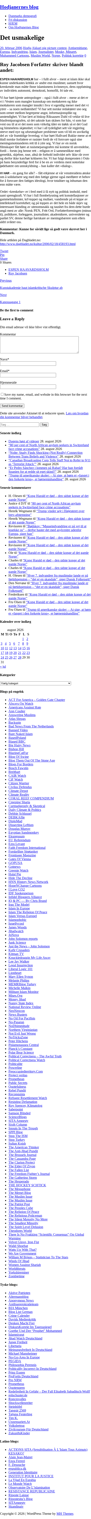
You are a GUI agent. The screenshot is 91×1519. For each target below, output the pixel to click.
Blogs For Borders (20, 764)
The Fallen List (18, 1170)
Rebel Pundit (17, 1090)
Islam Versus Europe (22, 916)
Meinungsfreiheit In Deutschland (30, 1350)
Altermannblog (18, 1296)
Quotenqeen (16, 1387)
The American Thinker (23, 1147)
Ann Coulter (16, 711)
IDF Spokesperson (20, 893)
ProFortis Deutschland (23, 1376)
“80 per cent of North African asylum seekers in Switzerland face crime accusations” (44, 505)
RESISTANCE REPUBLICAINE (31, 1491)
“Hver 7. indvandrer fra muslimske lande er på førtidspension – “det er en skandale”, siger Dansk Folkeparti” (49, 577)
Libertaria (14, 1346)
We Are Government (22, 1253)
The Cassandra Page (22, 1158)
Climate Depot (18, 791)
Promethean (16, 1079)
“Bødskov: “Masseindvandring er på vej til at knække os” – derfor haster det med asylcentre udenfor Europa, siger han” (47, 530)
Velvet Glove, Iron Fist (23, 1242)
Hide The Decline (20, 878)
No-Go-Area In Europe (24, 1357)
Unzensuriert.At (19, 1422)
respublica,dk (17, 1468)
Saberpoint (15, 1109)
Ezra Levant (16, 844)
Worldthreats (16, 1268)
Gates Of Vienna (19, 859)
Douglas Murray (19, 828)
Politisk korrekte (73, 55)
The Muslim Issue (20, 1196)
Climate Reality (18, 794)
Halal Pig (14, 874)
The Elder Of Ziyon (21, 1166)
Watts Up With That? (22, 1249)
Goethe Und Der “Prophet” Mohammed (35, 1331)
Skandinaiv (15, 1506)
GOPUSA (15, 863)
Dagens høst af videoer (23, 441)
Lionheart (14, 973)
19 (10, 653)
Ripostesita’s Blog (20, 1499)
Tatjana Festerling (20, 1414)
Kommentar (8, 334)
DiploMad (15, 821)
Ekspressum (16, 836)
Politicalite (15, 1064)
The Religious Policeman (25, 1215)
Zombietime (16, 1276)
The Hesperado (18, 1181)
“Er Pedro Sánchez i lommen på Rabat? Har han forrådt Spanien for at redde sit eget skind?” (45, 469)
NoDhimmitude (18, 1026)
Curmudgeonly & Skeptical (26, 806)
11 (6, 648)
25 (6, 657)
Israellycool (16, 923)
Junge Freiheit (17, 1342)
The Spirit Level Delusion (25, 1227)
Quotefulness (17, 1086)
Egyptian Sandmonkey (23, 832)
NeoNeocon (16, 1011)
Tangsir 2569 (17, 1410)
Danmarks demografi (22, 16)
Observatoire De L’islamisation (29, 1487)
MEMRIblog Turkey (22, 984)
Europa (5, 52)
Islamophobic (17, 920)
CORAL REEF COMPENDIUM (31, 798)
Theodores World (20, 1230)
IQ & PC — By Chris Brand (27, 901)
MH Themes (65, 1513)
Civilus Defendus (20, 787)
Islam (33, 52)
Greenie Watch (18, 870)
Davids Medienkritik (22, 1319)
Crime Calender (19, 1315)
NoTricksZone (18, 1037)
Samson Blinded (19, 1113)
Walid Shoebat (18, 1246)
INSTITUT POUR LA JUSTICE (31, 1476)
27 (15, 657)
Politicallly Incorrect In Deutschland (32, 1368)
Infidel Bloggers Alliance (25, 897)
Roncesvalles (17, 1399)
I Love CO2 (16, 889)
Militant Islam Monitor (23, 992)
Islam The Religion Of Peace (27, 912)
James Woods (17, 927)
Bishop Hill (16, 749)
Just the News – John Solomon (29, 946)
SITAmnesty (16, 1502)
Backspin (14, 722)
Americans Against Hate (24, 707)
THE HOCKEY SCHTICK (27, 1185)
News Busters (17, 1014)
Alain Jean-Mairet (20, 1457)
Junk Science (17, 942)
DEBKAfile (16, 817)
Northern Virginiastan (22, 1029)
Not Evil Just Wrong (22, 1033)
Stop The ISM (18, 1136)
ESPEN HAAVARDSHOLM (28, 269)
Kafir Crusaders (19, 950)
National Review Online (24, 1007)
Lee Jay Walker (18, 961)
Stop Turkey (16, 1139)
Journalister (45, 52)
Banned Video (18, 730)
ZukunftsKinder (19, 1433)
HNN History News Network (28, 882)
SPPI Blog (15, 1132)
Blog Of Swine (18, 756)
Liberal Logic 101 (20, 969)
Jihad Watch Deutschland (25, 1338)
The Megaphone (19, 1189)
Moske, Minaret (65, 52)
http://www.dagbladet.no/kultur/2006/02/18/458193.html (38, 244)
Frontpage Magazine (22, 855)
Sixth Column (17, 1124)
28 (19, 657)
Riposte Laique (18, 1495)
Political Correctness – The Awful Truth (35, 1056)
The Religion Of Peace (23, 1212)
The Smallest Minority (23, 1223)
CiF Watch (15, 779)
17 (2, 653)
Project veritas (17, 1075)
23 (28, 653)
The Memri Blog (19, 1193)
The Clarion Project (21, 1162)
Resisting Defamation (22, 1102)
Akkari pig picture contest (49, 48)
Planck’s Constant (20, 1048)
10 (2, 648)
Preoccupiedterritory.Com (25, 1071)
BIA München (18, 1308)
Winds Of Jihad (18, 1261)
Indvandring (19, 52)
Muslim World (40, 55)
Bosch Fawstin (18, 768)
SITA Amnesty (18, 1121)
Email (4, 371)
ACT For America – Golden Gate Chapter (36, 700)
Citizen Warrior (18, 783)
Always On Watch (20, 703)
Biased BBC (16, 741)
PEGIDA (14, 1361)
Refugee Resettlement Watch (27, 1098)
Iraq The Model (18, 904)
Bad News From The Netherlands (31, 726)
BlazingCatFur (18, 753)
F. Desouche (16, 1465)
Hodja (27, 48)
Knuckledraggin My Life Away (29, 957)
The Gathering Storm (22, 1177)
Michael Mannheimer (22, 1353)
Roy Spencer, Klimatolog (25, 1105)
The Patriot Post (19, 1204)
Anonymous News (21, 1300)
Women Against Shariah (24, 1265)
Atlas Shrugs (17, 719)
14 (19, 648)
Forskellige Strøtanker (23, 851)
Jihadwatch (15, 931)
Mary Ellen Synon (20, 976)
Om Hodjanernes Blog (23, 27)
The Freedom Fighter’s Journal (29, 1174)
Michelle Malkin (19, 988)
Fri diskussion (17, 19)
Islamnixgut (16, 1334)
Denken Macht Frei (21, 1323)
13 (15, 648)
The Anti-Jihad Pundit (23, 1151)
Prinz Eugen (16, 1372)
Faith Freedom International (27, 847)
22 (24, 653)
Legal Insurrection (20, 965)
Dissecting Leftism (20, 825)
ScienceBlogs (17, 1117)
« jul (3, 666)
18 (6, 653)
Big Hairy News (19, 745)
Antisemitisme (77, 48)
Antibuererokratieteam (23, 1304)
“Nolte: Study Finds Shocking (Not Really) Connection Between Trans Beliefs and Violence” (45, 454)
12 (10, 648)
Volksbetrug (16, 1425)
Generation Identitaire (22, 1472)
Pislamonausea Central (23, 1045)
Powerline (15, 1067)
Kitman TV (16, 954)
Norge (56, 55)
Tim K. (13, 1418)
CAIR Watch (17, 775)
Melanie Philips (18, 980)
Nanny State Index (20, 1003)
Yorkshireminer (18, 1272)
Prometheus (16, 1384)
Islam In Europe (19, 908)
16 (28, 648)
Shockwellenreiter (20, 1403)
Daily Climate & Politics (24, 810)
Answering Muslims (22, 715)
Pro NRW (15, 1380)
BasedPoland (17, 737)
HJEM (12, 23)
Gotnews (14, 866)
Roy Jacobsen (17, 273)
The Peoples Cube (20, 1208)
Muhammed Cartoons (14, 55)
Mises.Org (15, 995)
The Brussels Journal (22, 1155)
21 (19, 653)
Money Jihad (17, 999)
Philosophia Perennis (22, 1365)
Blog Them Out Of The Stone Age (31, 760)
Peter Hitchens (18, 1041)
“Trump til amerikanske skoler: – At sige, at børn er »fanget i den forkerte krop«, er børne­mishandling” (48, 477)
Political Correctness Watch (26, 1060)
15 (24, 648)
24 (2, 657)
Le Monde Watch (20, 1484)
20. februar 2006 (11, 48)
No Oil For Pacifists (21, 1018)
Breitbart (14, 772)
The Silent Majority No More (28, 1219)
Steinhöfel (15, 1406)
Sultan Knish (17, 1143)
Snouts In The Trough (23, 1128)
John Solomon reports (23, 938)
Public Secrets (17, 1083)
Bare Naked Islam (20, 734)
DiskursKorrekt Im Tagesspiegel (30, 1327)
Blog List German (20, 1312)
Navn (3, 359)
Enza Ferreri (16, 1461)
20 (15, 653)
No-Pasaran (16, 1022)
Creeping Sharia (19, 802)
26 (10, 657)
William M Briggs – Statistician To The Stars (38, 1257)
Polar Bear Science (21, 1052)
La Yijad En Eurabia (22, 1480)
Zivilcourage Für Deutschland (28, 1429)
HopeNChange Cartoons (25, 885)
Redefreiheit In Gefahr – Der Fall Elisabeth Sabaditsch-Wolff (49, 1391)
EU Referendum (19, 840)
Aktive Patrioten (19, 1293)
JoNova (13, 935)
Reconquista (16, 1094)
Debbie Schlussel (20, 813)
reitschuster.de (17, 1395)
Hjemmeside (8, 382)
